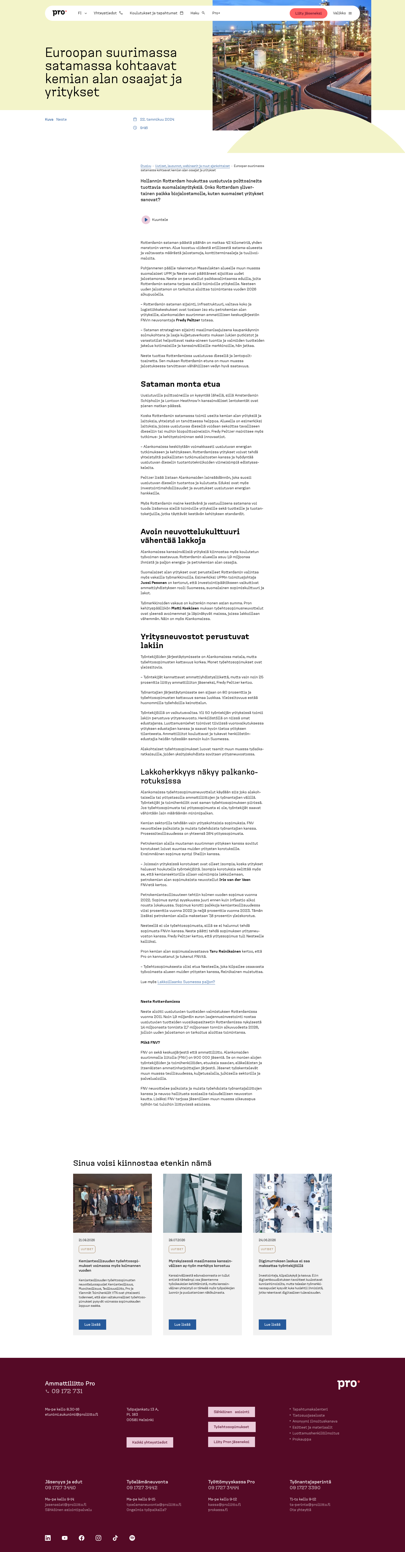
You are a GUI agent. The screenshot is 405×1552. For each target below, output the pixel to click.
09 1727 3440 (60, 1487)
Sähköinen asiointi (231, 1412)
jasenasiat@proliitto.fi (65, 1505)
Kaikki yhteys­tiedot (150, 1442)
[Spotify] (132, 1538)
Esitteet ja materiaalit (312, 1427)
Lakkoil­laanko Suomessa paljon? (186, 982)
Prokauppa (301, 1439)
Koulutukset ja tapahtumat (153, 13)
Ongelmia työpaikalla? (147, 1510)
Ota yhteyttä (300, 1510)
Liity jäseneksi (308, 13)
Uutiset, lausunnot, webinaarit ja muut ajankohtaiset (192, 166)
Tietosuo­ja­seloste (308, 1415)
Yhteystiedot (105, 13)
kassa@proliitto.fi (224, 1505)
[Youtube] (65, 1538)
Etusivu (146, 166)
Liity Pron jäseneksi (231, 1442)
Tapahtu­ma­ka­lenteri (310, 1409)
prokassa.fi (218, 1510)
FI (83, 13)
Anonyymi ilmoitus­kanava (315, 1421)
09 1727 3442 (142, 1487)
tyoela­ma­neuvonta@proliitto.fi (154, 1505)
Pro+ (216, 13)
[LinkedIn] (48, 1538)
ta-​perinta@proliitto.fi (310, 1505)
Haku (195, 13)
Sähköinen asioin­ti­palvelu (68, 1510)
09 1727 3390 (305, 1487)
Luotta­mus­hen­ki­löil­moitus (315, 1433)
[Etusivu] (59, 13)
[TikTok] (115, 1538)
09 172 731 (67, 1391)
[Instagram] (98, 1538)
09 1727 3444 (223, 1487)
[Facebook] (81, 1538)
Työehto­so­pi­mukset (232, 1427)
